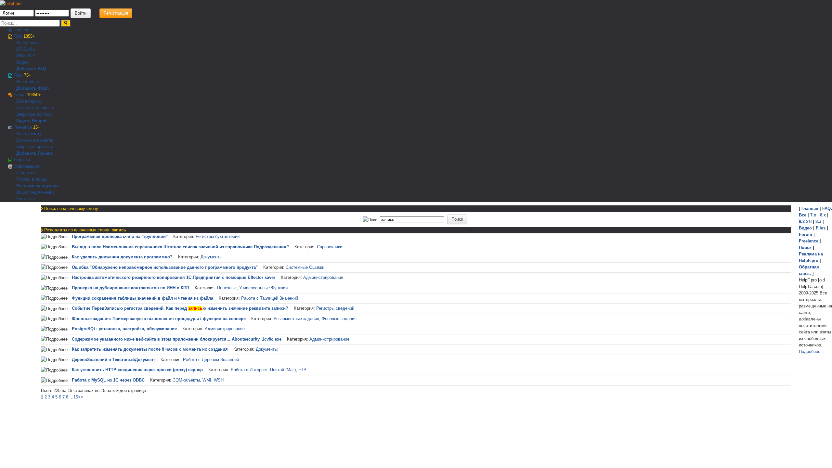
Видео (22, 62)
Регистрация (116, 13)
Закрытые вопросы (34, 114)
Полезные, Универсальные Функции (252, 287)
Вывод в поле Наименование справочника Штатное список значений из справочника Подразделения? (180, 246)
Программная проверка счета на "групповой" (120, 236)
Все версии (27, 42)
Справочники (329, 246)
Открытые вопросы (35, 107)
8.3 (32, 55)
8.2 (26, 55)
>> (80, 397)
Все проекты (28, 133)
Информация (25, 166)
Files (21, 75)
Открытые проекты (34, 140)
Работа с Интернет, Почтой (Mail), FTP (268, 369)
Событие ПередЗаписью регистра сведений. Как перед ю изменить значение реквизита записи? (180, 308)
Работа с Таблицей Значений (269, 298)
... (71, 397)
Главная (20, 29)
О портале (26, 172)
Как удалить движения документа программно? (122, 256)
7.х (27, 49)
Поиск (805, 247)
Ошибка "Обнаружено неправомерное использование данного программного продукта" (165, 267)
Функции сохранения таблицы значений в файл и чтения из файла (142, 298)
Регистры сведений (335, 308)
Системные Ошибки (305, 267)
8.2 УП (805, 221)
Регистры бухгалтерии (218, 236)
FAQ (23, 36)
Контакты (25, 198)
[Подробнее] (54, 237)
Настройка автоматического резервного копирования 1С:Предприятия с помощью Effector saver (173, 277)
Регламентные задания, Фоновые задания (315, 318)
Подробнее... (811, 351)
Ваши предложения (35, 192)
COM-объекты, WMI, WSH (198, 380)
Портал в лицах (31, 179)
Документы (211, 256)
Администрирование (323, 277)
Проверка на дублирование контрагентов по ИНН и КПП (130, 287)
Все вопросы (29, 101)
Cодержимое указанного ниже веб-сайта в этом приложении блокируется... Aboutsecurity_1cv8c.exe (176, 339)
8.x (32, 49)
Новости (21, 159)
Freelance (26, 127)
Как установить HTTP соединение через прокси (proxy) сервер (137, 369)
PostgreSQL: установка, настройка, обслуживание (124, 328)
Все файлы (27, 81)
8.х (823, 215)
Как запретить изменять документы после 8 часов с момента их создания (150, 349)
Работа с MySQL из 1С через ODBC (108, 380)
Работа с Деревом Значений (211, 359)
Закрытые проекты (34, 146)
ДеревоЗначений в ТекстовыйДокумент (113, 359)
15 (75, 397)
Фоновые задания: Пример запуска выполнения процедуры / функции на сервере (159, 318)
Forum (26, 94)
